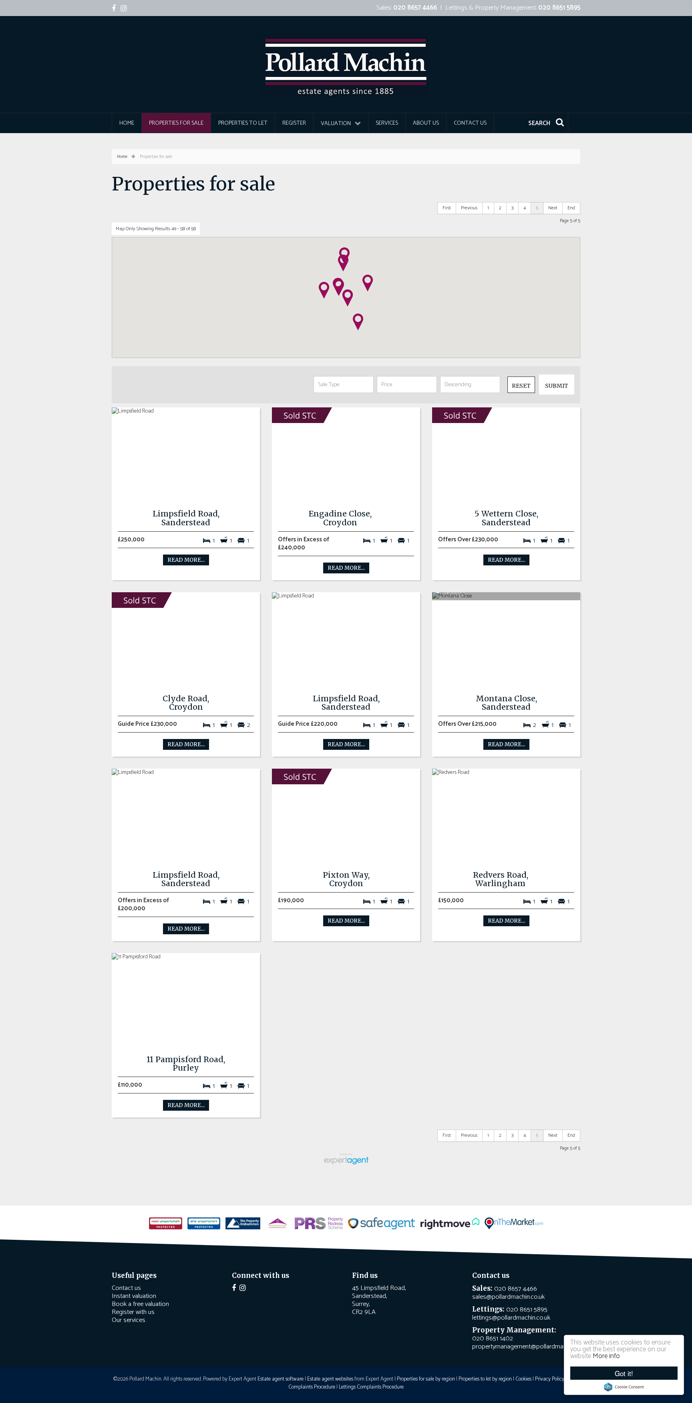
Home (126, 123)
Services (387, 123)
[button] (343, 263)
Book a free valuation (140, 1304)
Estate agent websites (330, 1379)
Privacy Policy (549, 1379)
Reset (521, 385)
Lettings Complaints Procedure (371, 1387)
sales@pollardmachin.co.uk (508, 1297)
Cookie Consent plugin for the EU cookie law (624, 1387)
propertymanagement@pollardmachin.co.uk (530, 1346)
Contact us (470, 123)
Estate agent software (280, 1379)
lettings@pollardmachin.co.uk (511, 1317)
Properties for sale (176, 123)
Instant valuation (134, 1296)
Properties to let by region (485, 1379)
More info (606, 1356)
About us (426, 123)
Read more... (186, 560)
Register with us (133, 1312)
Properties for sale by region (426, 1379)
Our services (128, 1320)
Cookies (523, 1379)
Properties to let (243, 123)
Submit (556, 385)
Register (294, 123)
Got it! (624, 1373)
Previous (469, 208)
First (447, 208)
